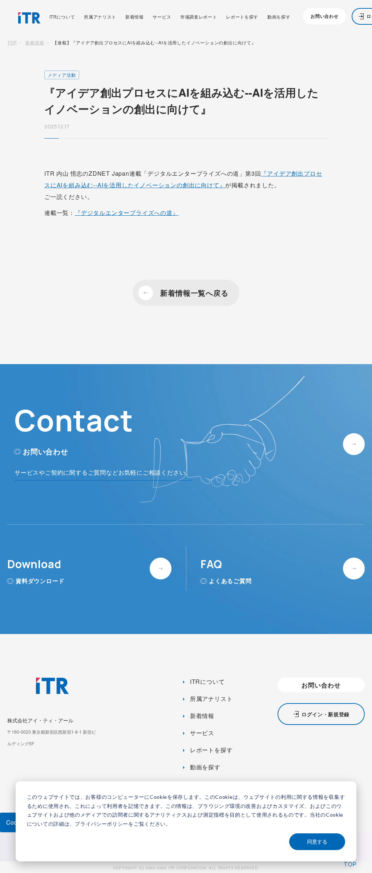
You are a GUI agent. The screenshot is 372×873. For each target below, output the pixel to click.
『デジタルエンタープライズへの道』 (127, 212)
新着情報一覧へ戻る (194, 292)
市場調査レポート (198, 17)
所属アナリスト (100, 17)
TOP (12, 42)
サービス (162, 17)
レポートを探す (242, 17)
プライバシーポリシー (101, 824)
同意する (317, 841)
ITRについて (62, 17)
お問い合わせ (324, 16)
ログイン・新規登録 (325, 714)
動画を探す (278, 17)
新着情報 (134, 17)
